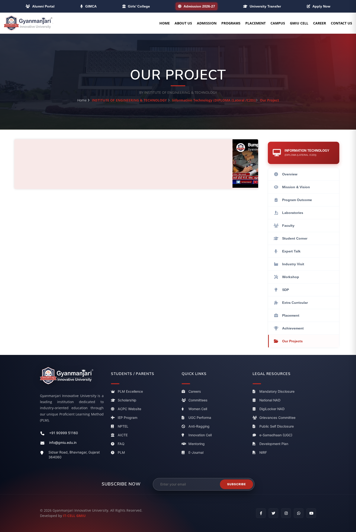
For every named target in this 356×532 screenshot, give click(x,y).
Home (164, 23)
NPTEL (123, 426)
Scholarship (127, 400)
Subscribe (236, 484)
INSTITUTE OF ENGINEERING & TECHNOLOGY (129, 100)
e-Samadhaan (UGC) (275, 435)
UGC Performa (199, 418)
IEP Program (127, 418)
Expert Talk (291, 251)
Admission (207, 23)
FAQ (121, 444)
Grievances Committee (277, 418)
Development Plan (273, 444)
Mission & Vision (296, 187)
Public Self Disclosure (276, 426)
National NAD (269, 400)
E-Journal (195, 453)
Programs (230, 23)
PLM (121, 453)
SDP (285, 290)
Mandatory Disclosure (276, 392)
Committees (198, 400)
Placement (255, 23)
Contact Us (341, 23)
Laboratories (292, 213)
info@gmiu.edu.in (63, 443)
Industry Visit (293, 264)
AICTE (123, 435)
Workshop (290, 277)
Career (319, 23)
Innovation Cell (200, 435)
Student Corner (294, 238)
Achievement (293, 328)
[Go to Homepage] (28, 23)
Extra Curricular (295, 303)
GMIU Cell (299, 23)
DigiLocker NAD (272, 409)
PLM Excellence (130, 392)
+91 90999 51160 (63, 433)
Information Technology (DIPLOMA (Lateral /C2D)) (214, 100)
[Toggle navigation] (52, 23)
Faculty (288, 225)
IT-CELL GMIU (74, 515)
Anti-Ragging (198, 426)
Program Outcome (297, 200)
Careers (194, 392)
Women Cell (197, 409)
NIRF (263, 453)
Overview (289, 174)
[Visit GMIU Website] (72, 375)
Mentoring (196, 444)
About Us (183, 23)
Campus (278, 23)
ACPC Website (129, 409)
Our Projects (292, 341)
